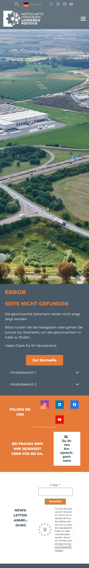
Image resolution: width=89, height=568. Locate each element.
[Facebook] (64, 4)
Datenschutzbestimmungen (63, 547)
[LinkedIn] (58, 4)
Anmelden (55, 501)
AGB (61, 544)
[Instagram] (51, 4)
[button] (16, 4)
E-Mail (54, 485)
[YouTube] (71, 4)
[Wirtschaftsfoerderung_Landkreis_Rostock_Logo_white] (25, 18)
